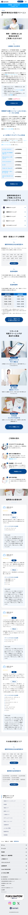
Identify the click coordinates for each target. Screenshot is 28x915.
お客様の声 (6, 824)
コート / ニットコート (6, 161)
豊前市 (20, 787)
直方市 (9, 785)
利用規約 (6, 835)
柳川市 (21, 785)
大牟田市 (18, 783)
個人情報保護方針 (4, 876)
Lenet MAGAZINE (6, 869)
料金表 (11, 95)
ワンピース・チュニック (7, 168)
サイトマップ (3, 891)
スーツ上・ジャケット (6, 149)
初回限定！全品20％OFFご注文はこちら (14, 5)
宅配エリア (6, 807)
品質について (7, 811)
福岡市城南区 (5, 783)
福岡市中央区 (5, 781)
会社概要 (3, 889)
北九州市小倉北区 (6, 777)
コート (25, 140)
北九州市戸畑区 (22, 775)
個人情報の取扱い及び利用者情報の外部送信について (11, 879)
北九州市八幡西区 (15, 779)
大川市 (12, 787)
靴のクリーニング (10, 221)
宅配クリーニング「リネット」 (11, 74)
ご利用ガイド (7, 814)
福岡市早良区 (12, 783)
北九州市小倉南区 (15, 777)
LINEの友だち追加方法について (7, 887)
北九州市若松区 (14, 775)
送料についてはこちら (6, 144)
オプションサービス (8, 818)
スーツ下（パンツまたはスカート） (7, 153)
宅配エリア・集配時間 (6, 855)
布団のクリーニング (10, 216)
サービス (3, 848)
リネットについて (5, 862)
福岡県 (11, 841)
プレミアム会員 (19, 90)
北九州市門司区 (6, 775)
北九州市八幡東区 (6, 779)
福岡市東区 (22, 779)
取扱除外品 (6, 831)
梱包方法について (13, 459)
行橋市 (16, 787)
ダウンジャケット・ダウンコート (7, 157)
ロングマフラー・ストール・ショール (7, 172)
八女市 (4, 787)
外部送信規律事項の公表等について (8, 881)
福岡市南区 (12, 781)
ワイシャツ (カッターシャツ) (7, 176)
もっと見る (13, 263)
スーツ (10, 140)
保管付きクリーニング (11, 212)
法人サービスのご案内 (8, 129)
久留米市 (4, 785)
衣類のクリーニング (10, 207)
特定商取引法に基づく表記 (6, 883)
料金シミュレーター (8, 821)
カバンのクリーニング (11, 225)
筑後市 (8, 787)
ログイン (21, 1)
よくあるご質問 (7, 828)
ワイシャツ (15, 140)
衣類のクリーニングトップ (9, 801)
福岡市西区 (18, 781)
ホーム (2, 841)
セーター (4, 165)
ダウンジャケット (6, 142)
